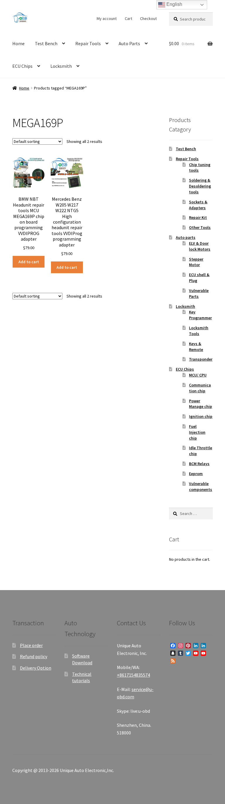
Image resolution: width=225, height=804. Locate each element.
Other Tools (200, 227)
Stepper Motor (196, 262)
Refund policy (33, 656)
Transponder (200, 359)
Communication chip (200, 387)
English (173, 4)
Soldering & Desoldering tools (200, 186)
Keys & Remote (196, 346)
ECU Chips (22, 66)
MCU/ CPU (198, 375)
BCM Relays (199, 463)
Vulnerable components (200, 486)
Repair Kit (198, 217)
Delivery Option (35, 668)
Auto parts (185, 237)
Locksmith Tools (198, 330)
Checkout (148, 18)
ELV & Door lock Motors (199, 246)
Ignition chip (200, 416)
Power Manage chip (200, 403)
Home (18, 43)
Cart (128, 18)
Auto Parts (129, 43)
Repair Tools (88, 43)
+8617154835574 (133, 675)
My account (107, 18)
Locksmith (61, 66)
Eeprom (196, 473)
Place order (31, 645)
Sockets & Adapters (198, 204)
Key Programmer (200, 314)
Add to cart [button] (28, 261)
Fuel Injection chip (197, 432)
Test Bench (46, 43)
